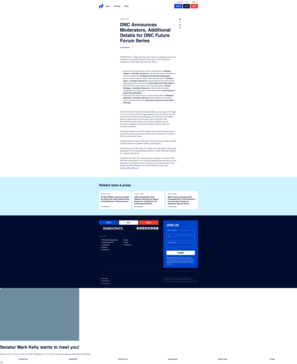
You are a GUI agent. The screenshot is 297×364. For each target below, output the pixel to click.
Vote (178, 6)
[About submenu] (111, 6)
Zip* (169, 236)
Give (194, 6)
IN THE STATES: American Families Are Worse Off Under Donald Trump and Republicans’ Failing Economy (115, 199)
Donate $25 (23, 359)
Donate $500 (222, 359)
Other (272, 359)
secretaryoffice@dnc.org (129, 168)
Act (186, 6)
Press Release (125, 47)
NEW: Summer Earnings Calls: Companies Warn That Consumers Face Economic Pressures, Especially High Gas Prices (181, 200)
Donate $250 (172, 359)
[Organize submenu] (121, 6)
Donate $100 (122, 359)
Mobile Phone (172, 242)
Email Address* (172, 230)
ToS (171, 264)
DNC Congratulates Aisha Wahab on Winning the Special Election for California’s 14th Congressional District (146, 200)
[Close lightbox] (1, 362)
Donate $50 (73, 359)
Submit (180, 252)
